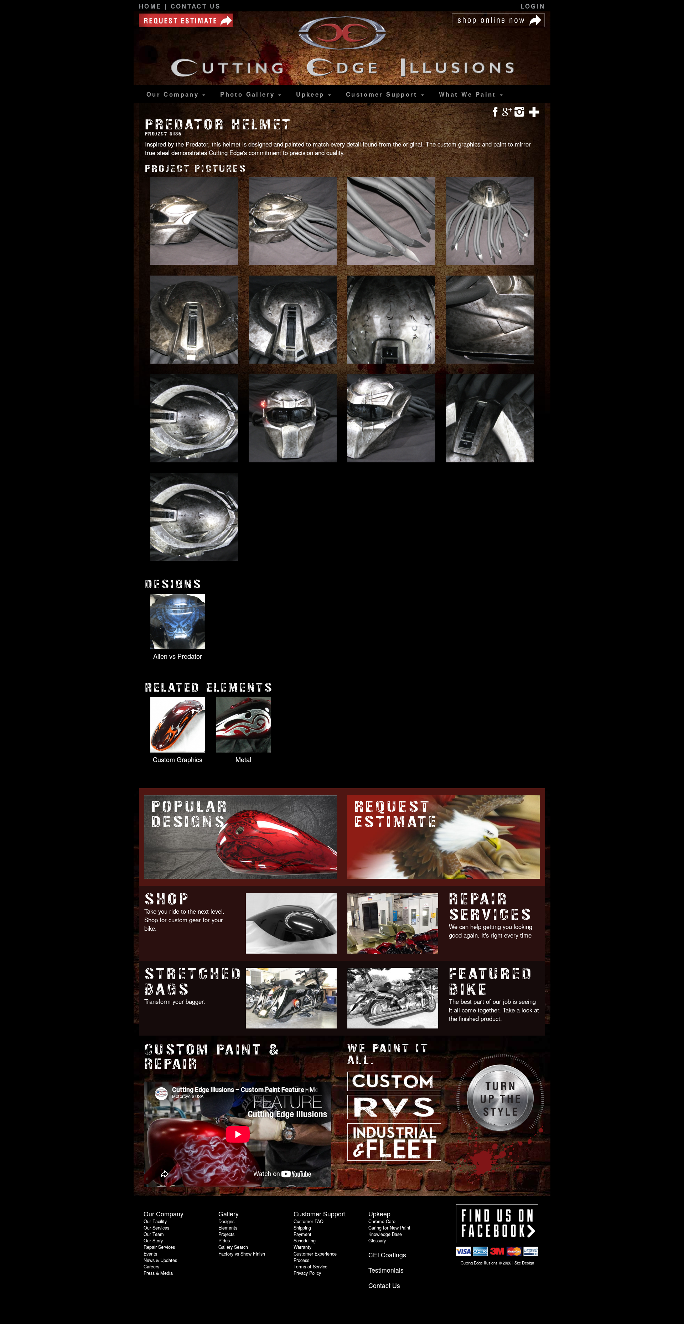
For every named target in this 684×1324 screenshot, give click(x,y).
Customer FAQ (308, 1221)
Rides (224, 1240)
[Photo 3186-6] (293, 320)
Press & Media (158, 1272)
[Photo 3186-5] (194, 320)
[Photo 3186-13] (194, 517)
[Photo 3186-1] (194, 221)
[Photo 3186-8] (490, 320)
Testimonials (386, 1270)
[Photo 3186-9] (194, 419)
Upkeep (311, 94)
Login (532, 6)
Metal (243, 759)
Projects (226, 1234)
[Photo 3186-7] (391, 320)
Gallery (249, 94)
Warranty (302, 1246)
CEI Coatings (387, 1254)
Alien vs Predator (177, 656)
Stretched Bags (193, 982)
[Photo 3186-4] (490, 221)
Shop (167, 899)
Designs (226, 1221)
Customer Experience (315, 1253)
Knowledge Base (385, 1234)
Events (150, 1253)
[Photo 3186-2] (293, 221)
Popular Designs (190, 814)
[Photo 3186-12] (490, 419)
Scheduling (305, 1240)
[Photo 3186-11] (391, 419)
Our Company (174, 94)
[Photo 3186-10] (293, 419)
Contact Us (196, 6)
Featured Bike (491, 982)
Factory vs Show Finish (241, 1253)
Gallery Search (233, 1246)
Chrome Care (381, 1221)
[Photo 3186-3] (391, 221)
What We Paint (469, 94)
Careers (151, 1266)
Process (301, 1260)
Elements (227, 1227)
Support (383, 94)
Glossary (377, 1240)
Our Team (154, 1234)
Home (152, 6)
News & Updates (160, 1260)
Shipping (302, 1227)
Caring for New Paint (389, 1227)
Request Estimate (396, 814)
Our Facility (155, 1221)
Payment (302, 1234)
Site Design (524, 1263)
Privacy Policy (307, 1272)
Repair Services (491, 907)
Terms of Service (310, 1266)
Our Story (153, 1240)
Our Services (156, 1227)
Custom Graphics (177, 759)
